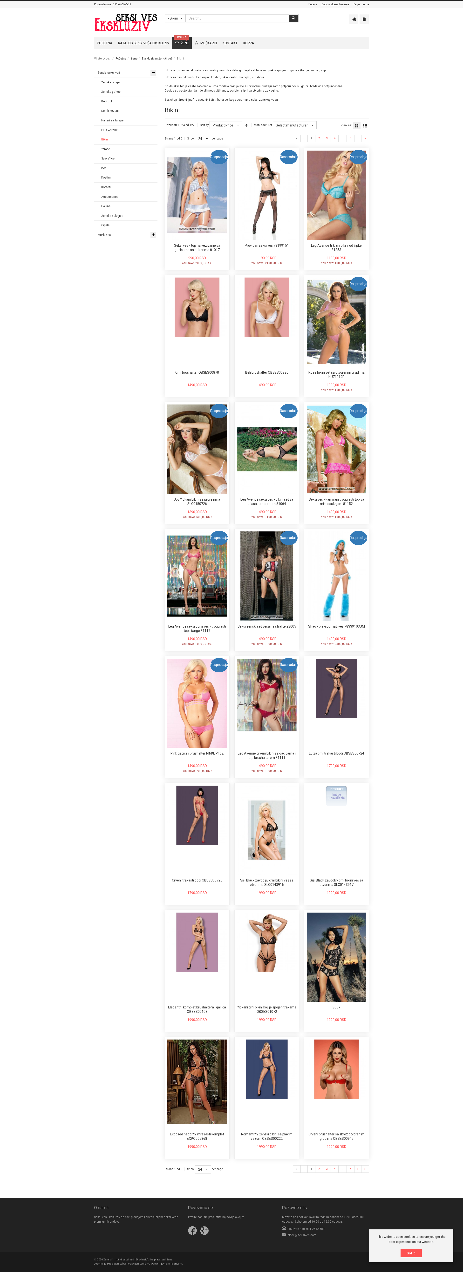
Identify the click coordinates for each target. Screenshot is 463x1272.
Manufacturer (263, 125)
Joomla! (98, 1263)
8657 (336, 1007)
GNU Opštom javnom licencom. (163, 1263)
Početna (121, 58)
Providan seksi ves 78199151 (267, 245)
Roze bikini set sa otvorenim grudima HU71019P (336, 375)
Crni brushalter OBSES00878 (197, 372)
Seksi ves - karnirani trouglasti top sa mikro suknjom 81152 (336, 501)
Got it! (411, 1253)
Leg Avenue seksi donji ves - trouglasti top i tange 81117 (197, 628)
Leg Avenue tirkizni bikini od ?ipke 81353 (336, 248)
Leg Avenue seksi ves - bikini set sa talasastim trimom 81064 (266, 501)
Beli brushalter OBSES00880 (266, 372)
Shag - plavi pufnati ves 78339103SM (336, 626)
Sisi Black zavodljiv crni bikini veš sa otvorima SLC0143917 (336, 882)
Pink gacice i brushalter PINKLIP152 (197, 753)
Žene (134, 58)
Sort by (204, 125)
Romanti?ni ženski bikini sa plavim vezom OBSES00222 (267, 1136)
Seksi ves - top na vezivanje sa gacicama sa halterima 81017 (197, 248)
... (342, 138)
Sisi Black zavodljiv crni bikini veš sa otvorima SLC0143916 (266, 882)
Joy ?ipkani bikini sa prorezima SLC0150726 (197, 501)
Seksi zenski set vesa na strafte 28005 (267, 626)
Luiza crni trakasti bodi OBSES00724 (336, 753)
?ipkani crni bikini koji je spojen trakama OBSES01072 (266, 1009)
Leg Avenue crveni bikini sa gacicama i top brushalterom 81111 (267, 755)
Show (190, 138)
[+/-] (247, 125)
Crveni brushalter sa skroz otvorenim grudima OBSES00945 (336, 1136)
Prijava (312, 4)
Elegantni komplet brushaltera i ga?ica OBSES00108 (197, 1009)
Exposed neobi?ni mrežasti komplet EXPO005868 (197, 1136)
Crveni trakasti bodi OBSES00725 (197, 880)
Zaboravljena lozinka (335, 4)
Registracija (361, 4)
